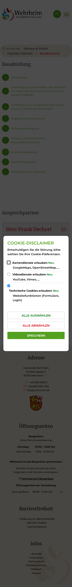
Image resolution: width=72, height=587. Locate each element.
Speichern (36, 335)
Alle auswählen (36, 315)
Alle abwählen (36, 325)
